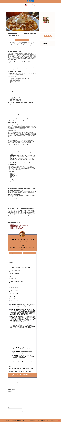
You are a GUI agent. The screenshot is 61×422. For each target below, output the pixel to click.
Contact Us (53, 420)
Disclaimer (48, 420)
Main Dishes (22, 9)
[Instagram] (29, 1)
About (17, 9)
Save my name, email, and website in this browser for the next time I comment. (22, 411)
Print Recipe (26, 40)
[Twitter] (33, 1)
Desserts (33, 9)
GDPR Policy (43, 420)
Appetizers (39, 9)
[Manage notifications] (59, 420)
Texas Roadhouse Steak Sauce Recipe (14, 381)
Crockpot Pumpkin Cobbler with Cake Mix (15, 382)
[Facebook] (27, 1)
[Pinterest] (31, 1)
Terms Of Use (32, 420)
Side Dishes (28, 9)
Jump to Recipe (19, 40)
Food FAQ (44, 9)
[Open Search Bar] (49, 9)
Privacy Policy (37, 420)
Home (13, 9)
